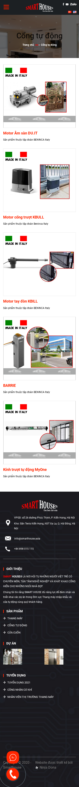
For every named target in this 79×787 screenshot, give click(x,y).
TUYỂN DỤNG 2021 (18, 682)
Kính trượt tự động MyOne (25, 469)
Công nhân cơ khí (19, 689)
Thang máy (15, 618)
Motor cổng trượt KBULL (23, 217)
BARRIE (9, 385)
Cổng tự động (17, 625)
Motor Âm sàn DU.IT (20, 133)
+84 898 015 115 (24, 548)
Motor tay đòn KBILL (20, 301)
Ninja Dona (47, 767)
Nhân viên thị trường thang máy (30, 696)
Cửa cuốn (13, 632)
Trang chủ (29, 44)
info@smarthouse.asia (27, 538)
